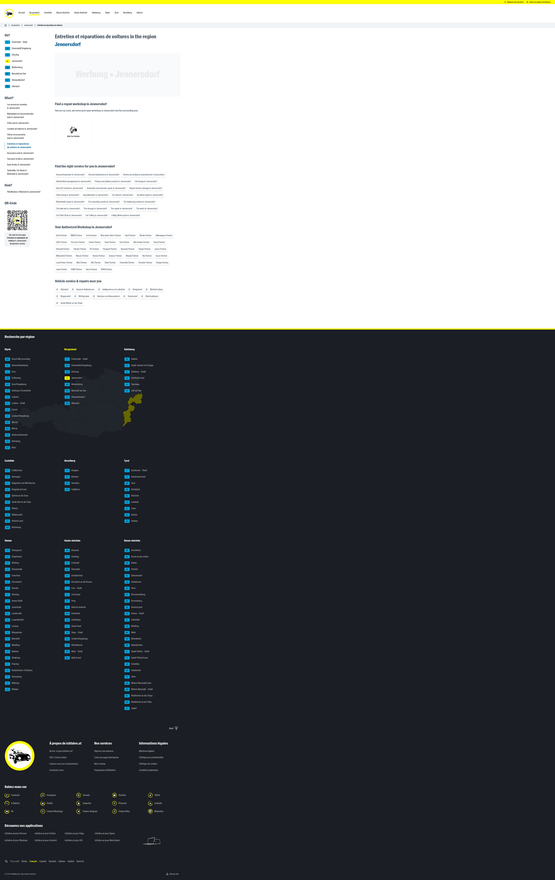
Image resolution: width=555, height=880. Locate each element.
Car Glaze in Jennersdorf (122, 194)
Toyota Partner (144, 249)
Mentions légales (146, 751)
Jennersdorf (28, 25)
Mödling (132, 626)
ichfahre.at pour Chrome (15, 833)
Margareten (14, 632)
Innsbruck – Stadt (137, 470)
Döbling (13, 562)
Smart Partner (95, 242)
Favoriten (13, 575)
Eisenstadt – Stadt (17, 42)
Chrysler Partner (145, 262)
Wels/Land (73, 657)
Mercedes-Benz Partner (111, 235)
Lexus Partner (160, 249)
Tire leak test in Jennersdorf (68, 208)
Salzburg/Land (135, 378)
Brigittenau (14, 556)
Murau (11, 428)
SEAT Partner (61, 242)
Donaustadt (14, 569)
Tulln (131, 676)
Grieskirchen (74, 575)
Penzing (13, 664)
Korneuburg (134, 600)
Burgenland (15, 25)
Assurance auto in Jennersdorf (20, 153)
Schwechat (133, 670)
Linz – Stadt (74, 588)
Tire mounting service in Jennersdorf (104, 201)
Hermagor (14, 476)
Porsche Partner (78, 242)
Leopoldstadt (15, 619)
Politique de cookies (148, 763)
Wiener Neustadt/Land (138, 683)
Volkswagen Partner (164, 235)
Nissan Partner (82, 255)
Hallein (131, 358)
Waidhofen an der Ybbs (139, 701)
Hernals (13, 588)
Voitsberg (13, 441)
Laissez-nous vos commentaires (63, 763)
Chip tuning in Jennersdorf (67, 194)
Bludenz (72, 476)
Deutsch (80, 861)
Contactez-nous (56, 770)
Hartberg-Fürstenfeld (19, 390)
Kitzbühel (133, 489)
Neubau (13, 651)
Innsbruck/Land (135, 476)
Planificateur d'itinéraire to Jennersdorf (23, 191)
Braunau (72, 550)
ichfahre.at (15, 874)
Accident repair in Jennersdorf (150, 194)
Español (42, 861)
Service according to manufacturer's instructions (144, 174)
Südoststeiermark (17, 434)
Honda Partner (98, 255)
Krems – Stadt (135, 613)
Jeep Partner (61, 269)
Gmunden (73, 569)
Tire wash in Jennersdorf (146, 208)
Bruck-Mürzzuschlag (18, 358)
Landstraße (14, 613)
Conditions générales (148, 770)
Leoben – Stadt (16, 403)
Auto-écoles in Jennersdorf (18, 164)
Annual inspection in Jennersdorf (70, 174)
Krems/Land (134, 607)
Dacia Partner (159, 242)
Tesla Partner (110, 242)
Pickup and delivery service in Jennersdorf (113, 181)
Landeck (132, 501)
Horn (131, 588)
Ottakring (13, 657)
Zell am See (133, 390)
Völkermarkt (14, 514)
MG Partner (96, 262)
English (70, 861)
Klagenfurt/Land (17, 489)
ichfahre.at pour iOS (74, 840)
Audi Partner (61, 235)
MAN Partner (106, 269)
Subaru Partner (115, 255)
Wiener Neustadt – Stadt (139, 689)
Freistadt (72, 562)
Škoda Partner (145, 235)
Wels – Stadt (74, 651)
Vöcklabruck (74, 645)
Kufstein (132, 495)
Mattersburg (15, 67)
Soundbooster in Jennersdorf (95, 194)
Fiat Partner (124, 242)
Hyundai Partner (128, 249)
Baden (131, 562)
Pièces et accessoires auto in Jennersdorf (16, 136)
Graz (11, 371)
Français (33, 861)
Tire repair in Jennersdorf (121, 208)
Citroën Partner (79, 249)
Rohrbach (73, 613)
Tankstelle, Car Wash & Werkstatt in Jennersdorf (17, 172)
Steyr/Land (73, 626)
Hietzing (13, 594)
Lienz (131, 508)
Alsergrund (14, 550)
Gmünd (132, 569)
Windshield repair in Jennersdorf (70, 201)
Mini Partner (81, 262)
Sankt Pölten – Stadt (138, 651)
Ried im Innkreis (76, 607)
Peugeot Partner (110, 249)
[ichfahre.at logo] (9, 13)
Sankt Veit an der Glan (19, 501)
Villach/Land (15, 521)
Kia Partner (147, 255)
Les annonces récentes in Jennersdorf (17, 106)
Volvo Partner (110, 262)
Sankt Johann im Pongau (139, 365)
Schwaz (132, 521)
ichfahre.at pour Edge (74, 833)
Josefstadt (14, 607)
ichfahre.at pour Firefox (45, 833)
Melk (131, 632)
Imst (130, 483)
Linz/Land (73, 594)
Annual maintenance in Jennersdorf (103, 174)
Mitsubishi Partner (64, 255)
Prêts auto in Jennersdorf (18, 123)
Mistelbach (133, 638)
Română (52, 861)
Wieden (12, 689)
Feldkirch (73, 489)
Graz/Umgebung (16, 384)
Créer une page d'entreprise (106, 757)
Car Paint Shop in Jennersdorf (69, 215)
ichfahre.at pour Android (46, 840)
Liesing (12, 626)
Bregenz (73, 470)
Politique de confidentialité (151, 757)
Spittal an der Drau (17, 495)
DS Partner (94, 249)
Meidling (13, 645)
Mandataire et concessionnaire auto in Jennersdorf (20, 115)
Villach (12, 508)
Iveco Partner (91, 269)
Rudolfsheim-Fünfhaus (20, 670)
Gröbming (14, 378)
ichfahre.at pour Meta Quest (107, 840)
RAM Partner (76, 269)
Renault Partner (63, 249)
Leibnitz (13, 396)
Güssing (13, 54)
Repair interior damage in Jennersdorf (145, 188)
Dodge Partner (162, 262)
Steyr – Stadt (74, 632)
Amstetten (133, 550)
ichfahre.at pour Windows (16, 840)
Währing (13, 683)
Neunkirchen (134, 645)
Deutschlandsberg (17, 365)
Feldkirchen (14, 470)
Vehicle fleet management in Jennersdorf (73, 181)
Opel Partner (130, 235)
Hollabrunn (133, 581)
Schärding (73, 619)
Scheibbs (132, 664)
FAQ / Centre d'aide (57, 757)
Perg (70, 600)
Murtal (12, 422)
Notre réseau (100, 763)
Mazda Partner (132, 255)
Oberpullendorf (16, 79)
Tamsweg (132, 384)
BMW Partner (76, 235)
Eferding (72, 556)
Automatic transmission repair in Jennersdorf (106, 188)
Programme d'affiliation (104, 770)
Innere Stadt (15, 600)
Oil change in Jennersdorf (146, 181)
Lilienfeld (133, 619)
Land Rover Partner (64, 262)
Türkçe (24, 861)
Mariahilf (13, 638)
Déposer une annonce (103, 751)
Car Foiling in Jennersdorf (97, 215)
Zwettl (131, 708)
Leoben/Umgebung (18, 415)
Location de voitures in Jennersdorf (22, 128)
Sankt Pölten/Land (137, 657)
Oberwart (13, 86)
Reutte (131, 514)
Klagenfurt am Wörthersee (21, 483)
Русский (14, 861)
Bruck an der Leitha (137, 556)
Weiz (11, 447)
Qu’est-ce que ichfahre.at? (61, 751)
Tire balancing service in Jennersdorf (139, 201)
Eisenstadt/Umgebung (19, 48)
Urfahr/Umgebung (77, 638)
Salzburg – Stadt (136, 371)
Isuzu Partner (161, 255)
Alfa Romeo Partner (141, 242)
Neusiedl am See (16, 73)
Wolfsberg (13, 527)
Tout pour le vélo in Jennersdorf (20, 158)
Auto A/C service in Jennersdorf (69, 188)
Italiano (61, 861)
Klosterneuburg (135, 594)
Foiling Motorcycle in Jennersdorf (125, 215)
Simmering (14, 676)
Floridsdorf (14, 581)
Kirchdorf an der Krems (79, 581)
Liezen (12, 409)
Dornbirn (72, 483)
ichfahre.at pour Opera (105, 833)
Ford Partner (91, 235)
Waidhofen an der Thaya (139, 695)
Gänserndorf (134, 575)
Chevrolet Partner (127, 262)
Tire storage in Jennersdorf (95, 208)
